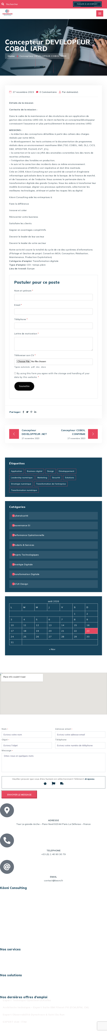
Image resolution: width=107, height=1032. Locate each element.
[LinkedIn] (35, 412)
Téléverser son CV (25, 355)
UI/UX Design (20, 584)
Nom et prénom (23, 290)
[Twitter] (27, 412)
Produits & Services (23, 545)
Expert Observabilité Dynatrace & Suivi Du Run (34, 1014)
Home (11, 56)
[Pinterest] (31, 412)
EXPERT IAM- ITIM (14, 1021)
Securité (56, 477)
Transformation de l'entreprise (51, 484)
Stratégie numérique (21, 484)
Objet (5, 739)
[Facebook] (23, 412)
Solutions (69, 477)
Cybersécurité (20, 515)
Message (7, 750)
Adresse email (63, 729)
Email (18, 305)
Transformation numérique (24, 490)
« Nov (52, 649)
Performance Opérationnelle (28, 535)
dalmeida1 (72, 92)
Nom (5, 729)
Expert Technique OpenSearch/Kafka (27, 1000)
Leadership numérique (21, 477)
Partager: (15, 412)
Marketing (42, 477)
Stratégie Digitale (23, 564)
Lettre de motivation (26, 333)
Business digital (34, 471)
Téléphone (21, 319)
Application (16, 471)
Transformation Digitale (26, 574)
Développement (66, 471)
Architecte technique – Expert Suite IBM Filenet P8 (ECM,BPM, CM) (46, 1007)
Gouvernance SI (21, 525)
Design (50, 471)
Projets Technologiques (26, 554)
